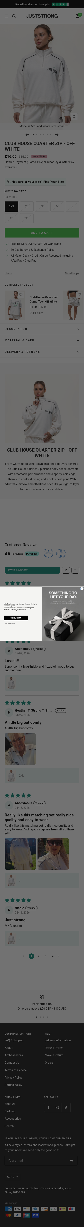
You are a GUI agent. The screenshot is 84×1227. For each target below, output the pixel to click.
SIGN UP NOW (16, 618)
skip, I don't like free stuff (10, 623)
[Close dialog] (81, 588)
